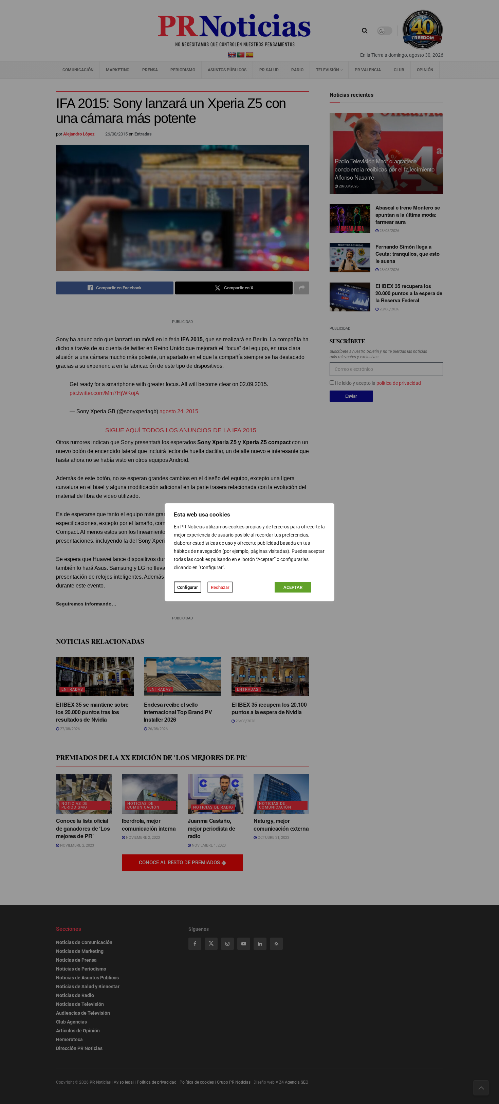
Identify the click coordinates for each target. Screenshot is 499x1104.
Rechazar (220, 587)
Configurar (187, 587)
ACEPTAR (292, 587)
